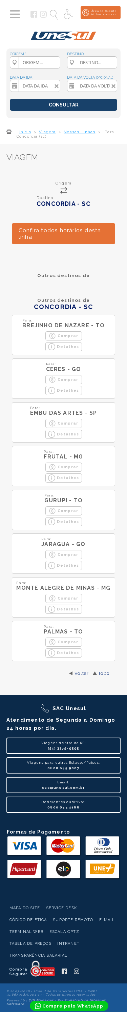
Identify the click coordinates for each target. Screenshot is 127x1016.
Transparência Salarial (38, 955)
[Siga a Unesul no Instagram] (43, 16)
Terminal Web (26, 932)
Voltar (82, 673)
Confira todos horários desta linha (60, 233)
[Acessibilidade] (69, 14)
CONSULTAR (64, 105)
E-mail (107, 920)
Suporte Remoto (73, 920)
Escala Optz (64, 932)
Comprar (68, 335)
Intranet (68, 943)
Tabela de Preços (30, 943)
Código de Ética (28, 920)
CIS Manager (41, 1000)
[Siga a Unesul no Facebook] (33, 16)
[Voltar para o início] (63, 33)
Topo (103, 673)
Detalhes (68, 346)
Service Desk (61, 908)
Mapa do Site (24, 908)
